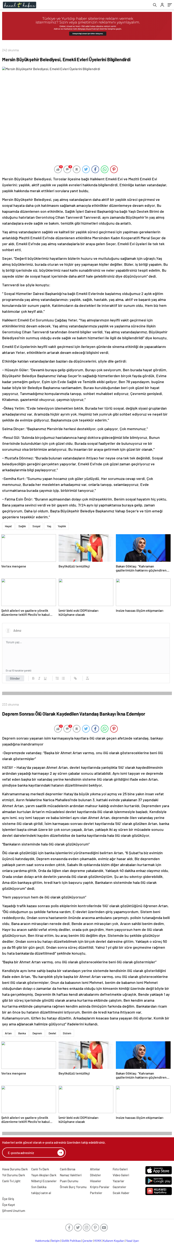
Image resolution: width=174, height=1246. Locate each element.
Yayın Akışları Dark (43, 1175)
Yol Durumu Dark (13, 1175)
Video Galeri (121, 1175)
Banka (22, 1033)
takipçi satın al (41, 1193)
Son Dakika (38, 1187)
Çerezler (88, 1240)
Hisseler (95, 1181)
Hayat (8, 526)
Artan (8, 1033)
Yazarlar (118, 1181)
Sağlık (22, 526)
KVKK (97, 1240)
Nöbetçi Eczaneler (44, 1181)
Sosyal (36, 526)
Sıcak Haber (121, 1193)
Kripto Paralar (99, 1187)
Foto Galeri (120, 1169)
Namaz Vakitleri (70, 1175)
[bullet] (63, 678)
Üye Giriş (8, 1199)
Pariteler (96, 1193)
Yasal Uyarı (132, 1240)
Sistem (67, 1033)
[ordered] (57, 678)
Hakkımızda (42, 1240)
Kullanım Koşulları (113, 1240)
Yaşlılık (62, 526)
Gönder (15, 678)
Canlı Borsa (67, 1169)
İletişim (55, 1240)
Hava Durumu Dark (15, 1169)
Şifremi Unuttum (13, 1211)
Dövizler (95, 1175)
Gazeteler (119, 1187)
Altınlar (95, 1169)
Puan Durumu (69, 1181)
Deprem (37, 1033)
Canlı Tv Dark (40, 1169)
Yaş (49, 526)
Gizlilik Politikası (71, 1240)
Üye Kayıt (8, 1205)
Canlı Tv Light (11, 1181)
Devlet (52, 1033)
